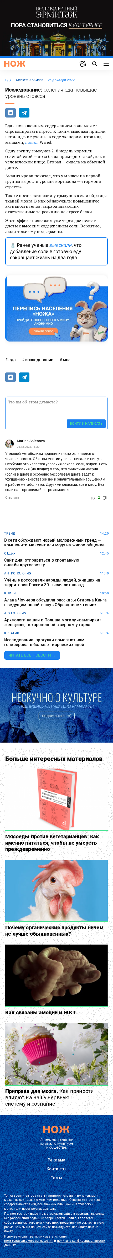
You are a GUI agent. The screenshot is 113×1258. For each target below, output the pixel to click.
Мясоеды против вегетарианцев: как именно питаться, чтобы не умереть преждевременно (52, 842)
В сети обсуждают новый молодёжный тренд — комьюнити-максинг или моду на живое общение (54, 542)
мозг (67, 359)
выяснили (60, 245)
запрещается (55, 1218)
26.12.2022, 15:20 (28, 447)
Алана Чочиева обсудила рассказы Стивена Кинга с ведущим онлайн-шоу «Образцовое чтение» (55, 602)
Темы (56, 1177)
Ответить (12, 497)
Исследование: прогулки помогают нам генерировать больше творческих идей (44, 642)
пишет (32, 142)
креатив (11, 633)
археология (15, 613)
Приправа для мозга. (49, 1097)
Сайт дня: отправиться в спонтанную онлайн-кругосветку (41, 562)
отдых (10, 553)
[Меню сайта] (106, 64)
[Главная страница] (14, 64)
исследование (39, 359)
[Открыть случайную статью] (83, 64)
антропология (17, 573)
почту (8, 1231)
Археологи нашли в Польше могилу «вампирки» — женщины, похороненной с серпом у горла (55, 622)
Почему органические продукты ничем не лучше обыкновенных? (54, 930)
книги (10, 593)
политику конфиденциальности (81, 1241)
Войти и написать (86, 423)
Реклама (56, 1160)
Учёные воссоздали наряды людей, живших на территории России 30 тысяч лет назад (52, 582)
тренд (10, 533)
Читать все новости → (32, 655)
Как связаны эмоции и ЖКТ (40, 1012)
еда (8, 80)
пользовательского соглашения (28, 1241)
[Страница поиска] (94, 63)
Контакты (56, 1168)
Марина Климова (30, 80)
